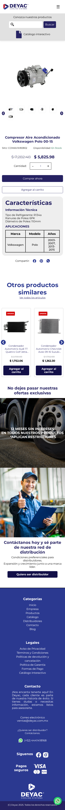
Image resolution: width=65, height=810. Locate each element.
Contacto (32, 625)
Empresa (32, 609)
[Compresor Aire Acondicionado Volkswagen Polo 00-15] (10, 109)
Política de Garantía (32, 664)
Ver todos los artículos (33, 297)
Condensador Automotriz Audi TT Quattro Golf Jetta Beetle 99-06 (16, 348)
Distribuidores (32, 621)
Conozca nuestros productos (32, 17)
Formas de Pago (32, 668)
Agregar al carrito (32, 189)
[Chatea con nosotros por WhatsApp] (58, 801)
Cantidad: (20, 166)
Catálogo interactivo (32, 672)
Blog (33, 629)
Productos (33, 613)
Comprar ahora (32, 178)
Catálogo (32, 617)
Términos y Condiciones (32, 652)
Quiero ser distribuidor (32, 574)
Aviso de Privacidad (32, 648)
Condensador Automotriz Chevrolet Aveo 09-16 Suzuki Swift (49, 348)
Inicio (32, 605)
